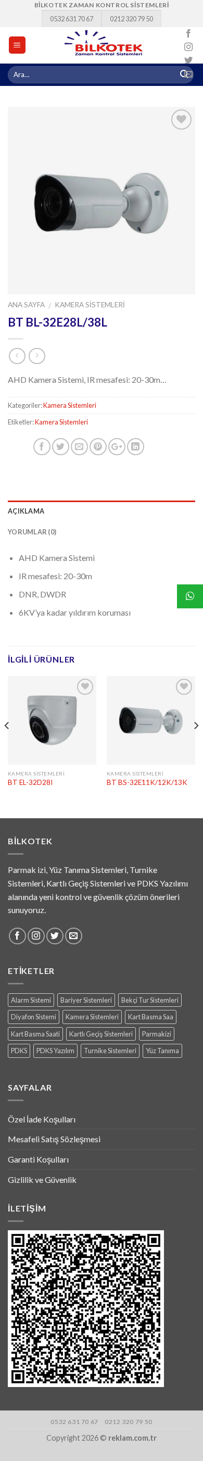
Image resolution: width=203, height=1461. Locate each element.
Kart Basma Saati (35, 1034)
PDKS (19, 1050)
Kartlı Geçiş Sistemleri (101, 1034)
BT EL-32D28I (30, 782)
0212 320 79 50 (131, 19)
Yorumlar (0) (32, 532)
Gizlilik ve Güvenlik (42, 1179)
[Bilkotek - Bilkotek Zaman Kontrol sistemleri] (104, 45)
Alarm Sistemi (31, 1000)
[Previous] (7, 746)
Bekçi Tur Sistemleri (150, 1000)
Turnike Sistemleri (110, 1050)
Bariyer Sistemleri (86, 1000)
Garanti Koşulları (38, 1159)
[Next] (196, 746)
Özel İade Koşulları (41, 1119)
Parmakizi (156, 1034)
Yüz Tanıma (162, 1050)
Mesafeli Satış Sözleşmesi (54, 1139)
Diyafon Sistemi (33, 1017)
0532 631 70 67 (71, 19)
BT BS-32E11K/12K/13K (147, 782)
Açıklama (26, 511)
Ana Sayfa (26, 305)
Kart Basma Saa (150, 1017)
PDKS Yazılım (55, 1050)
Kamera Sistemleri (90, 305)
